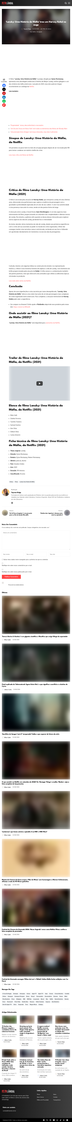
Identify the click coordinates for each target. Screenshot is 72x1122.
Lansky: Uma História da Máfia (27, 481)
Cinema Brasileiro (59, 993)
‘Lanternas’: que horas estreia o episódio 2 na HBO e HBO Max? (24, 832)
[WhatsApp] (57, 1120)
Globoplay (18, 999)
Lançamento (36, 999)
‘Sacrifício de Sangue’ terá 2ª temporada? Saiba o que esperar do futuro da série (30, 734)
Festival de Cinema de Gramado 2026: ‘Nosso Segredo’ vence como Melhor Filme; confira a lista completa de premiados (34, 930)
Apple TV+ (40, 993)
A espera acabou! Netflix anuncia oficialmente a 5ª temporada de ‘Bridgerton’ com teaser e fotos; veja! (44, 1031)
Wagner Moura (33, 1004)
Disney (27, 996)
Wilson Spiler (7, 639)
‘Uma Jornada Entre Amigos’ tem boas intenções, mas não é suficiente (33, 132)
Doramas (56, 996)
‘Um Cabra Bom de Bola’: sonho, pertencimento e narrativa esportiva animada (44, 1063)
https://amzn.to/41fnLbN (21, 307)
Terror (26, 1004)
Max (47, 999)
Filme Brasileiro (6, 999)
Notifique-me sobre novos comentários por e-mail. (17, 565)
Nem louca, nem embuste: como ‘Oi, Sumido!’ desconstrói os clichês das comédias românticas (62, 1030)
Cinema (51, 993)
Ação (46, 993)
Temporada (21, 1004)
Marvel (42, 999)
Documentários (48, 996)
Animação (15, 993)
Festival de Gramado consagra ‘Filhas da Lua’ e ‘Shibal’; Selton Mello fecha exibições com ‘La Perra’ (35, 980)
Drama (61, 996)
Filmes (16, 481)
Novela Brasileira (59, 999)
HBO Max (29, 999)
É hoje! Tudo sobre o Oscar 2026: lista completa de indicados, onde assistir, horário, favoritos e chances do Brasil (9, 1065)
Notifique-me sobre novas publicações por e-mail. (17, 572)
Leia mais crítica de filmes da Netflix (21, 155)
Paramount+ (10, 1001)
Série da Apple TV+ (7, 1004)
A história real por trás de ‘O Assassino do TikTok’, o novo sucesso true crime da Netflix (27, 1063)
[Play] (39, 383)
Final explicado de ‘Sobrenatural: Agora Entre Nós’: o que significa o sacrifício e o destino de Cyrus (35, 685)
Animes (28, 993)
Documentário (40, 996)
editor (65, 996)
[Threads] (63, 1120)
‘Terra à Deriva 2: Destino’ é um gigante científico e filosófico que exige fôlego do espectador (35, 636)
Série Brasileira (55, 1001)
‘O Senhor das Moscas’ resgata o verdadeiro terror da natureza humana (9, 1029)
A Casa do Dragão (7, 993)
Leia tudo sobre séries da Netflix (20, 281)
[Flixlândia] (7, 3)
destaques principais (19, 996)
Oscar (4, 1001)
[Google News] (67, 1120)
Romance (32, 1001)
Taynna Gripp (27, 29)
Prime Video (17, 1001)
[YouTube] (54, 1120)
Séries (15, 1004)
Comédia (67, 993)
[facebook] (44, 1120)
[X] (47, 1120)
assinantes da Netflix (53, 323)
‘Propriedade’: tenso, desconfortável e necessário (26, 125)
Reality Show (25, 1001)
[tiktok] (60, 1120)
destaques (10, 996)
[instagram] (50, 1120)
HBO (24, 999)
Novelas (67, 999)
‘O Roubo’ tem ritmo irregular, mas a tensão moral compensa (62, 1062)
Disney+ (33, 996)
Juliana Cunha (8, 689)
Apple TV (34, 993)
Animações (22, 993)
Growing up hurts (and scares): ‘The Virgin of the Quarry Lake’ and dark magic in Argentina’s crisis (27, 1031)
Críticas (11, 481)
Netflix (31, 86)
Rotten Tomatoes (40, 1001)
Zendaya (41, 1004)
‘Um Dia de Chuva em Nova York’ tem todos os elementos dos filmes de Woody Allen (38, 129)
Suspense (48, 1001)
